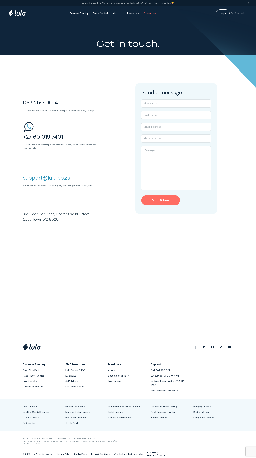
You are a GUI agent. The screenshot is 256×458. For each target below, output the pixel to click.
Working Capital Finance (36, 412)
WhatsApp (221, 347)
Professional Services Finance (124, 406)
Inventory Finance (75, 406)
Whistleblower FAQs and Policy (129, 454)
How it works (30, 381)
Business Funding (79, 13)
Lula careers (114, 381)
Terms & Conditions (100, 454)
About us (117, 13)
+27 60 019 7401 (43, 136)
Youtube (229, 347)
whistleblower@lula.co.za (164, 390)
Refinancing (29, 423)
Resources (133, 13)
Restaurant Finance (76, 417)
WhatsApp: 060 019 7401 (165, 375)
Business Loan (201, 412)
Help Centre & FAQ (75, 370)
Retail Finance (115, 412)
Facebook (195, 347)
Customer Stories (75, 386)
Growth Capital (31, 417)
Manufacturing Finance (77, 412)
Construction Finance (120, 417)
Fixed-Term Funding (33, 375)
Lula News (70, 375)
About (111, 370)
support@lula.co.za (46, 177)
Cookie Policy (80, 454)
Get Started (237, 13)
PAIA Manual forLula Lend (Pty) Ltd (156, 454)
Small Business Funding (163, 412)
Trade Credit (72, 423)
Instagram (212, 347)
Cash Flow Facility (32, 370)
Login (223, 13)
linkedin (203, 347)
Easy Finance (30, 406)
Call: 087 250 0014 (161, 370)
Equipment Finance (203, 417)
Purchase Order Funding (164, 406)
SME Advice (71, 381)
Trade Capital (100, 13)
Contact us (149, 13)
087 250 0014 (40, 102)
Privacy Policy (64, 454)
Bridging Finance (202, 406)
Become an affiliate (118, 375)
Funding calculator (33, 386)
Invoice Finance (159, 417)
